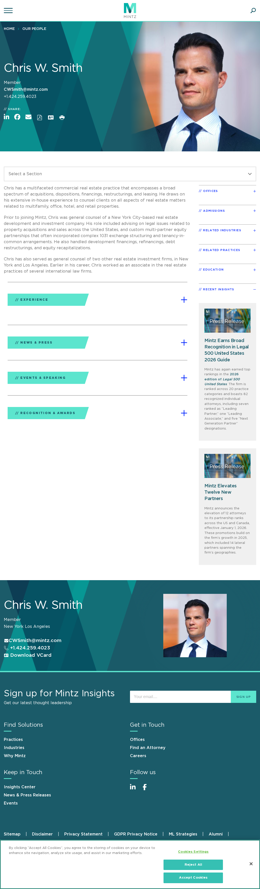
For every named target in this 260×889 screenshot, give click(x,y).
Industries (14, 748)
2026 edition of (222, 379)
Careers (138, 756)
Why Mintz (15, 756)
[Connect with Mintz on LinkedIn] (135, 789)
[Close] (251, 863)
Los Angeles (37, 627)
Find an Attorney (148, 748)
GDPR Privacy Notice (135, 834)
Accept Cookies (193, 877)
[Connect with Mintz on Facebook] (148, 789)
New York (14, 627)
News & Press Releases (27, 795)
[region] (130, 864)
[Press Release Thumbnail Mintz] (227, 466)
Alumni (216, 834)
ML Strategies (183, 834)
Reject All (193, 864)
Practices (13, 740)
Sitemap (12, 834)
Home (9, 29)
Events (11, 803)
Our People (34, 29)
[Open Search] (253, 10)
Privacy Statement (83, 834)
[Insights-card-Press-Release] (227, 321)
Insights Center (20, 787)
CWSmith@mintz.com (26, 89)
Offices (137, 740)
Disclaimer (42, 834)
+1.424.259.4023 (29, 648)
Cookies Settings (193, 852)
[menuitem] (10, 29)
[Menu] (9, 11)
